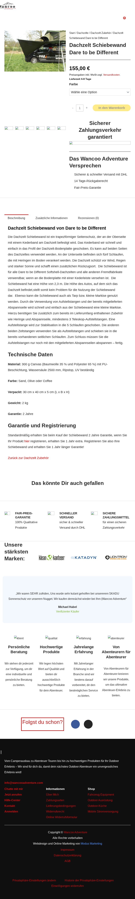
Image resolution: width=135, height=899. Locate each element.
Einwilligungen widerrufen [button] (67, 885)
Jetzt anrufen (13, 794)
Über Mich (52, 794)
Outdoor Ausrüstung (100, 800)
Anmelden (11, 811)
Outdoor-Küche (97, 805)
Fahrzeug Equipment (101, 794)
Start (72, 32)
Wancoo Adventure (75, 832)
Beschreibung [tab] (16, 218)
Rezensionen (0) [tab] (88, 218)
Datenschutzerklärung (67, 855)
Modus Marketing (91, 843)
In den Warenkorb (111, 108)
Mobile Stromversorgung (103, 811)
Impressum (67, 849)
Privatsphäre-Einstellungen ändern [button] (34, 880)
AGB (67, 861)
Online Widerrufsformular (61, 817)
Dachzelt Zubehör (101, 32)
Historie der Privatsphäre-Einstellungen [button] (89, 880)
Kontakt (9, 805)
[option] (35, 51)
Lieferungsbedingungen (61, 805)
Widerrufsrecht (55, 811)
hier (27, 441)
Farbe (73, 84)
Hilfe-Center (12, 800)
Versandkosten (111, 74)
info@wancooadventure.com (23, 782)
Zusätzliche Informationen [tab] (52, 218)
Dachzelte (82, 32)
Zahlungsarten (55, 800)
